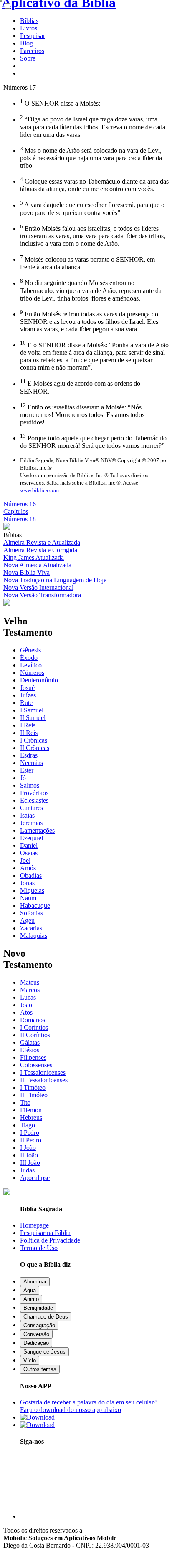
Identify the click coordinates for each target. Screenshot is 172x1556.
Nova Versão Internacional (38, 587)
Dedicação (36, 1343)
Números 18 (19, 519)
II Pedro (30, 1140)
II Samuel (33, 717)
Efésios (29, 1049)
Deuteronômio (39, 680)
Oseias (29, 852)
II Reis (29, 732)
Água (29, 1290)
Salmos (29, 785)
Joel (25, 860)
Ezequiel (31, 837)
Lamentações (37, 830)
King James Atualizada (33, 557)
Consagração (39, 1325)
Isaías (27, 815)
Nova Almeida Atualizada (37, 564)
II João (29, 1155)
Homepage (34, 1225)
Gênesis (30, 650)
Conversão (36, 1334)
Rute (26, 702)
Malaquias (33, 935)
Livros (28, 28)
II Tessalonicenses (44, 1080)
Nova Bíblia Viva (26, 572)
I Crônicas (33, 740)
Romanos (32, 1019)
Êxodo (29, 657)
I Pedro (29, 1132)
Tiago (27, 1125)
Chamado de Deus (45, 1317)
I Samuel (31, 710)
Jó (23, 777)
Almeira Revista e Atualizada (41, 542)
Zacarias (31, 928)
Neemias (31, 762)
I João (28, 1147)
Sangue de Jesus (44, 1352)
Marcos (30, 989)
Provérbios (34, 792)
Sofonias (31, 913)
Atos (26, 1012)
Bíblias (29, 20)
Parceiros (32, 50)
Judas (27, 1170)
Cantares (31, 807)
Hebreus (31, 1117)
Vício (29, 1360)
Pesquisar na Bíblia (45, 1232)
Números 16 (19, 504)
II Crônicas (34, 747)
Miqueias (32, 890)
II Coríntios (35, 1034)
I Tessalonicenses (43, 1072)
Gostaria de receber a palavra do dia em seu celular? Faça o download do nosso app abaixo (88, 1406)
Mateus (29, 982)
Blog (26, 43)
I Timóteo (33, 1087)
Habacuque (35, 905)
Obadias (31, 875)
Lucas (28, 997)
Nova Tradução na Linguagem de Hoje (54, 580)
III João (30, 1162)
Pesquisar (32, 35)
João (26, 1004)
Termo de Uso (39, 1247)
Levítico (31, 665)
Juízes (28, 695)
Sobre (27, 58)
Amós (28, 867)
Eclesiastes (34, 800)
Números (32, 672)
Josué (27, 687)
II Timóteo (34, 1095)
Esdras (29, 755)
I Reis (27, 725)
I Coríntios (34, 1027)
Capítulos (15, 511)
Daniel (29, 845)
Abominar (34, 1281)
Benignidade (38, 1308)
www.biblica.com (39, 490)
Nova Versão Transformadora (42, 595)
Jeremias (31, 822)
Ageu (27, 920)
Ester (26, 770)
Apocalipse (35, 1177)
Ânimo (31, 1299)
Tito (25, 1102)
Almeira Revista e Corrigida (40, 549)
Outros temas (39, 1369)
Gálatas (30, 1042)
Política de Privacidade (50, 1240)
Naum (28, 898)
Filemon (31, 1110)
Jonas (27, 883)
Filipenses (33, 1057)
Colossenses (36, 1064)
